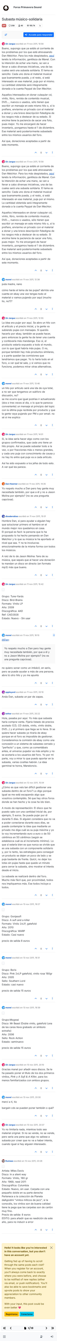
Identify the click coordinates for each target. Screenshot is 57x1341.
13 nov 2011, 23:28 (33, 1161)
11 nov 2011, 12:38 (31, 279)
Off (4, 25)
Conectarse (27, 1314)
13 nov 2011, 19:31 (31, 957)
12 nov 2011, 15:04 (35, 782)
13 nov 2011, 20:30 (32, 1097)
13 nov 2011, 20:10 (35, 1064)
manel (8, 279)
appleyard (10, 692)
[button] (4, 1337)
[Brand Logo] (7, 7)
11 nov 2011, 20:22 (31, 713)
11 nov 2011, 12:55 (35, 318)
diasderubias (11, 516)
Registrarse (11, 1314)
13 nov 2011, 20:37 (35, 1125)
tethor (8, 713)
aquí (51, 55)
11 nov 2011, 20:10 (35, 692)
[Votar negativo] (46, 152)
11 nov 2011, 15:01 (38, 516)
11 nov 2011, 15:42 (35, 584)
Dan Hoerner (11, 484)
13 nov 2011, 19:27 (31, 904)
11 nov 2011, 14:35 (37, 484)
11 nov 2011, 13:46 (31, 383)
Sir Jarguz (10, 44)
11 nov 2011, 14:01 (35, 434)
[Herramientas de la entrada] (52, 152)
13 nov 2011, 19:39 (31, 1007)
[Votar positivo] (36, 152)
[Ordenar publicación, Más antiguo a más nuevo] (6, 35)
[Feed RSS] (40, 25)
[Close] (51, 1247)
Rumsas (9, 1161)
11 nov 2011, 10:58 (35, 44)
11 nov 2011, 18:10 (31, 635)
